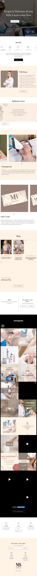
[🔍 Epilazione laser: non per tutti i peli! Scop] (9, 337)
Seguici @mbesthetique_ (18, 511)
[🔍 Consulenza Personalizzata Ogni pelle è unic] (27, 373)
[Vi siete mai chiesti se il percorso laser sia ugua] (27, 408)
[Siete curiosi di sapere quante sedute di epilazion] (9, 390)
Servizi (23, 21)
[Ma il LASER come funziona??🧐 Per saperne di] (27, 497)
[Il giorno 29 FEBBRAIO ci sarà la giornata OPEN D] (27, 479)
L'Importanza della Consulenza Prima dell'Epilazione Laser (18, 258)
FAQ (25, 553)
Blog (25, 552)
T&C (25, 555)
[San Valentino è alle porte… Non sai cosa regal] (9, 462)
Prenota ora (15, 21)
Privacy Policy (25, 560)
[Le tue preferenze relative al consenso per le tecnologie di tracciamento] (35, 574)
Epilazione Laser (25, 558)
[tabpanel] (22, 148)
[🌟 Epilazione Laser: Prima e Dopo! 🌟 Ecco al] (9, 444)
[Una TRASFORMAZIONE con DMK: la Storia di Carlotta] (27, 390)
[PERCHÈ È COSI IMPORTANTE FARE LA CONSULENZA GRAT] (9, 497)
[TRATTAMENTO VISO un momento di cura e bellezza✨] (27, 355)
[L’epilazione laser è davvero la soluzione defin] (9, 373)
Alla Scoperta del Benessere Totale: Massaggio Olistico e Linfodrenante (31, 258)
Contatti (11, 555)
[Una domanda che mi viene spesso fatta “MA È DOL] (27, 444)
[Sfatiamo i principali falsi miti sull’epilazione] (27, 462)
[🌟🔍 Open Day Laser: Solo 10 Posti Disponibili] (9, 426)
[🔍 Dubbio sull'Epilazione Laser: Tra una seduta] (27, 426)
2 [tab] (22, 164)
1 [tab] (21, 164)
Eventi (11, 553)
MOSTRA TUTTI (18, 59)
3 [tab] (23, 164)
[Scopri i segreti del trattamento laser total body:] (9, 408)
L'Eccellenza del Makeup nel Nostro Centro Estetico (6, 258)
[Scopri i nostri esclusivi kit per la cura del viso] (9, 355)
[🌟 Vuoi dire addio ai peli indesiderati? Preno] (27, 337)
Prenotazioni (11, 558)
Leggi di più (23, 91)
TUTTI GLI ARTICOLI (18, 285)
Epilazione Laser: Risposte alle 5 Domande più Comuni (6, 280)
